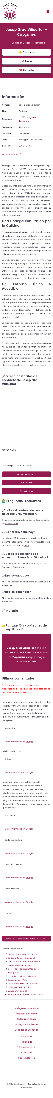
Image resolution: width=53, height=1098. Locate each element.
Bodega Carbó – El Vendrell (21, 958)
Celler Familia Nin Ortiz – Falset (23, 983)
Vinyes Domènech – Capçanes (23, 954)
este (26, 545)
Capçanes (28, 42)
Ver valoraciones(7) (12, 154)
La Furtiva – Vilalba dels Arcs (22, 976)
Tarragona (40, 42)
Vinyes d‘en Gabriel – (18, 991)
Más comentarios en (19, 741)
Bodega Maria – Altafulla (20, 987)
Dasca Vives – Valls (17, 980)
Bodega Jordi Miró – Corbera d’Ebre (25, 994)
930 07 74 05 (11, 523)
